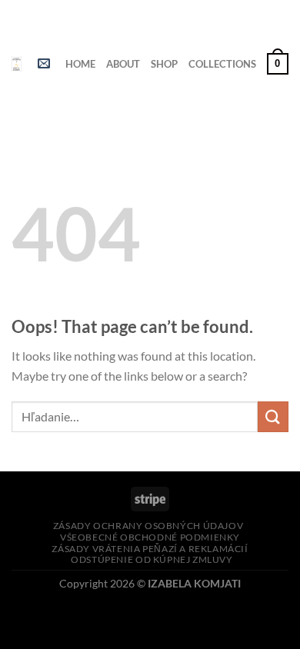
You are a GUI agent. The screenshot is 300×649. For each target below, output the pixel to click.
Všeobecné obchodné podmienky (150, 537)
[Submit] (273, 416)
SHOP (164, 64)
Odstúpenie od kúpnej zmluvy (152, 559)
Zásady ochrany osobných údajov (148, 525)
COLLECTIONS (222, 64)
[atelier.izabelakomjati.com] (17, 64)
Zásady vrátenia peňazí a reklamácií (150, 548)
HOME (80, 64)
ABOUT (123, 64)
